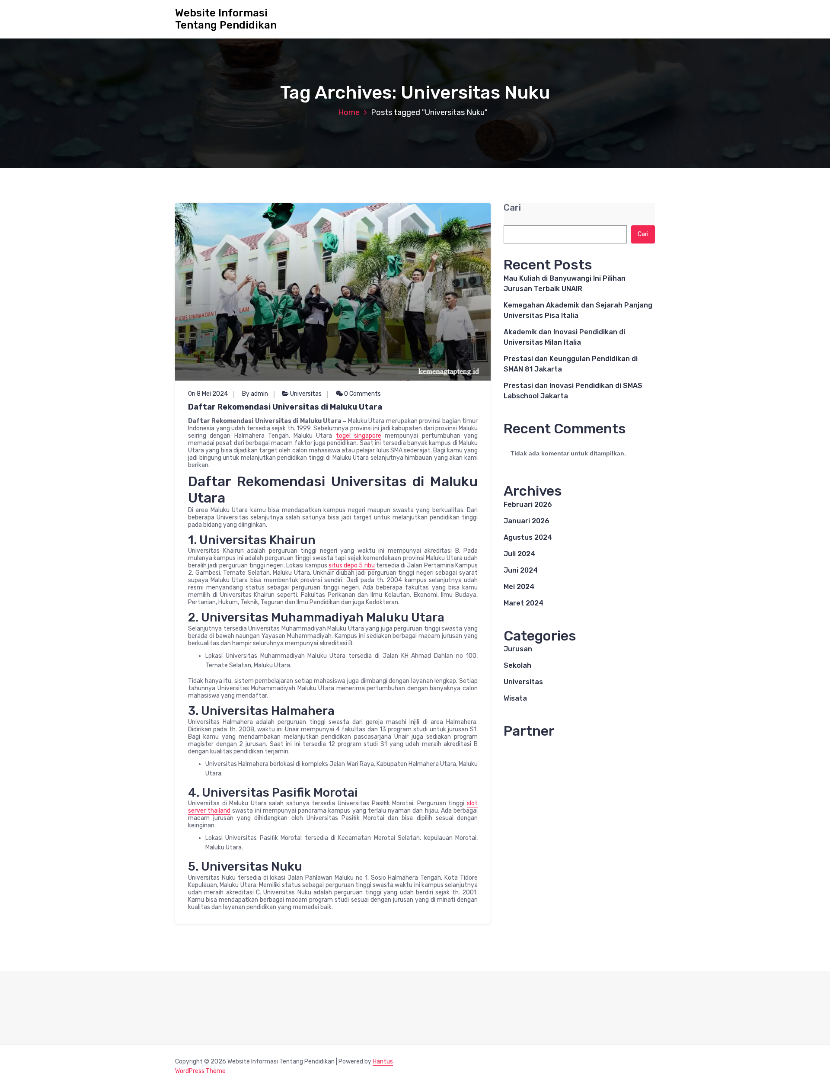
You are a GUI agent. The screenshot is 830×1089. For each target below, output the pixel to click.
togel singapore (358, 435)
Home (349, 112)
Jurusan (518, 649)
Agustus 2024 (528, 537)
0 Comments (362, 393)
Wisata (515, 698)
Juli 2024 (519, 554)
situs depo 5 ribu (352, 565)
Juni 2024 (521, 570)
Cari (512, 208)
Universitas (306, 393)
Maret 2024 (523, 603)
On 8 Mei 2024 (208, 393)
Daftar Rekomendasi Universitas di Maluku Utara (285, 407)
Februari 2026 (528, 504)
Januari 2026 (526, 521)
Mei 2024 (519, 587)
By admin (255, 393)
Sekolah (517, 665)
